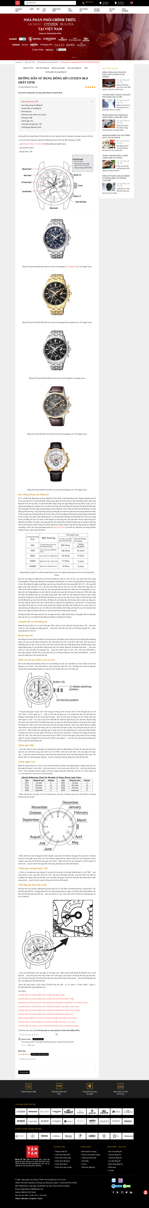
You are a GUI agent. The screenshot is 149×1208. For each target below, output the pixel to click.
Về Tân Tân (112, 10)
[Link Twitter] (127, 1193)
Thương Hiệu (18, 10)
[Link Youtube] (118, 1193)
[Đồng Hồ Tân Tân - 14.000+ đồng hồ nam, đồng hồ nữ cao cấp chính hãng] (17, 3)
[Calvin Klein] (33, 1121)
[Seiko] (128, 1121)
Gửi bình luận (23, 1072)
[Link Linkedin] (131, 1193)
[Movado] (33, 1111)
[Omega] (80, 1111)
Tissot (40, 1198)
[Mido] (80, 1121)
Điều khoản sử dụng (89, 1151)
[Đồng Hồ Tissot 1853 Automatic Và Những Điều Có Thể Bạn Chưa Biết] (108, 190)
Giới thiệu (85, 1161)
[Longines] (56, 1111)
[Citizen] (21, 1111)
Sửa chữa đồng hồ (74, 68)
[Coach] (128, 1111)
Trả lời (23, 1045)
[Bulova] (44, 1111)
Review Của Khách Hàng (91, 1155)
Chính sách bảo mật (89, 1158)
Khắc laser (112, 1167)
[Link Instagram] (122, 1193)
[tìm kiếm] (74, 2)
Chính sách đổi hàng (62, 1161)
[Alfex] (44, 1121)
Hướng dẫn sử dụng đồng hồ (55, 72)
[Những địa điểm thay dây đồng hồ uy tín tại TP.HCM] (108, 148)
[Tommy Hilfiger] (116, 1111)
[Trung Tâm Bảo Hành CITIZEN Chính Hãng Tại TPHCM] (108, 168)
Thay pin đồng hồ (114, 1155)
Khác (86, 68)
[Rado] (21, 1121)
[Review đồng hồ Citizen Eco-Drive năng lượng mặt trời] (108, 127)
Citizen (17, 1198)
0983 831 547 (89, 2)
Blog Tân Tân (28, 68)
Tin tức (84, 1164)
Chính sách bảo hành (62, 1155)
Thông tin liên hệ (61, 1151)
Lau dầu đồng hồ (114, 1161)
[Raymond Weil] (116, 1121)
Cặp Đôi (44, 10)
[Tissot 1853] (68, 1111)
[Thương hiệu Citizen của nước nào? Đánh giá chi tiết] (108, 107)
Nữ (38, 9)
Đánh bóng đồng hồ (115, 1164)
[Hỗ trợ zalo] (113, 1180)
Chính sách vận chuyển (63, 1167)
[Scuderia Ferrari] (92, 1111)
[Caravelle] (68, 1121)
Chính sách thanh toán (63, 1158)
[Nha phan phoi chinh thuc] (74, 37)
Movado (25, 1198)
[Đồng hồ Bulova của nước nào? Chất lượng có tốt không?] (108, 87)
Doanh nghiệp (97, 10)
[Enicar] (92, 1121)
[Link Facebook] (113, 1193)
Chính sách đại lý (61, 1164)
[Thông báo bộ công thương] (116, 1188)
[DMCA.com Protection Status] (127, 1188)
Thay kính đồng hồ (115, 1158)
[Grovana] (56, 1121)
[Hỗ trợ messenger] (120, 1180)
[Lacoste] (104, 1111)
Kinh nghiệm (125, 10)
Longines (32, 1198)
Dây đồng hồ (84, 10)
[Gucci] (104, 1121)
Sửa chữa (70, 10)
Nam (31, 9)
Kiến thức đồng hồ (42, 68)
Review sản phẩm (58, 68)
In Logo (111, 1170)
